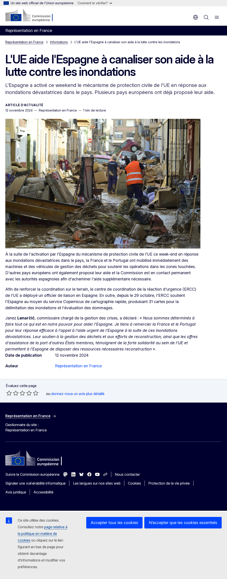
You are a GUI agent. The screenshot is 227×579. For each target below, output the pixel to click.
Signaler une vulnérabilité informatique (35, 483)
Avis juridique (15, 492)
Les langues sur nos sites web (97, 483)
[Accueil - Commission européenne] (32, 15)
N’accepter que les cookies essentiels (183, 522)
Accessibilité (43, 492)
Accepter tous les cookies (114, 522)
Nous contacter (127, 474)
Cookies (134, 483)
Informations (59, 42)
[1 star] (9, 393)
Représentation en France (24, 42)
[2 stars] (12, 393)
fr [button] (195, 17)
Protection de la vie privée (169, 483)
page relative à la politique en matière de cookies (42, 533)
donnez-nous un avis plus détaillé (77, 393)
